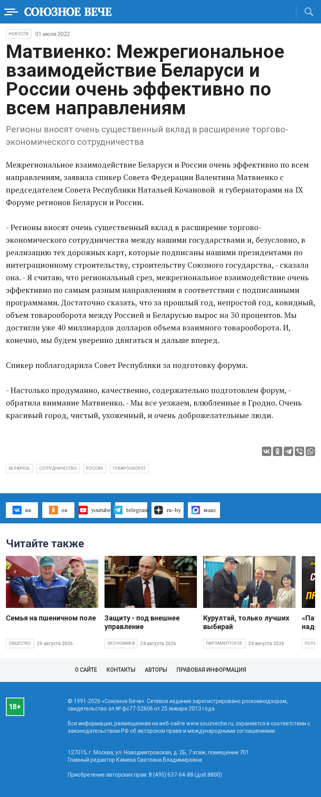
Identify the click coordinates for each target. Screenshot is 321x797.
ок (64, 510)
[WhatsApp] (310, 451)
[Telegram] (288, 451)
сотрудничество (58, 468)
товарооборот (129, 468)
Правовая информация (211, 670)
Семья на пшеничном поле (51, 618)
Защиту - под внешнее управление (142, 622)
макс (210, 510)
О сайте (86, 670)
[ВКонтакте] (266, 451)
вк (28, 510)
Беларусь (19, 468)
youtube (101, 510)
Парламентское (224, 643)
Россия (94, 468)
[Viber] (299, 451)
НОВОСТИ (19, 34)
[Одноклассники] (277, 451)
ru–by (173, 510)
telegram (136, 510)
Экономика (121, 643)
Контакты (120, 670)
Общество (20, 643)
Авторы (156, 670)
